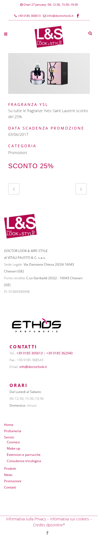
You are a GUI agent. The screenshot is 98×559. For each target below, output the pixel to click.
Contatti (10, 487)
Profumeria (12, 431)
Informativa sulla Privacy (26, 518)
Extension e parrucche (24, 454)
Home (8, 424)
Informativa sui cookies (69, 518)
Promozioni (12, 481)
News (8, 474)
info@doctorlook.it (60, 16)
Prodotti (10, 468)
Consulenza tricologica (24, 461)
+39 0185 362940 (59, 353)
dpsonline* (55, 524)
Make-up (13, 448)
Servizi (9, 437)
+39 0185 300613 (29, 16)
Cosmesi (13, 442)
